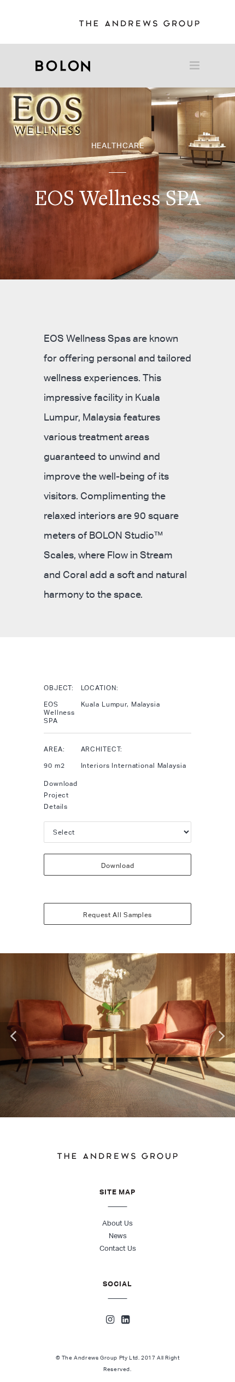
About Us (117, 1223)
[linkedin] (125, 1321)
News (118, 1236)
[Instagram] (110, 1321)
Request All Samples (117, 915)
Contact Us (117, 1248)
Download (117, 865)
